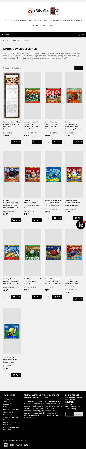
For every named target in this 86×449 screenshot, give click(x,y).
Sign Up (78, 414)
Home (5, 40)
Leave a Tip (7, 404)
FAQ (5, 407)
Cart (82, 34)
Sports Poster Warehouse (18, 440)
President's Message (10, 409)
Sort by (6, 68)
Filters (78, 68)
